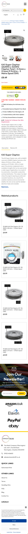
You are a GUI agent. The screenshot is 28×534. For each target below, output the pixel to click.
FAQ (2, 488)
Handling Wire (5, 485)
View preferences (14, 528)
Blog (2, 492)
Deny (14, 524)
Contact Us (5, 496)
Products (7, 20)
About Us (4, 477)
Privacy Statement (17, 532)
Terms (3, 481)
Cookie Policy (9, 532)
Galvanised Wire (6, 467)
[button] (26, 507)
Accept (14, 520)
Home (2, 20)
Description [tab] (5, 148)
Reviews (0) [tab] (13, 148)
